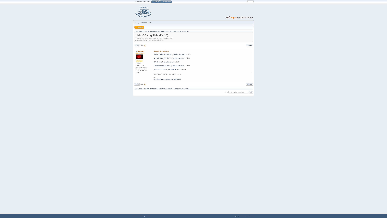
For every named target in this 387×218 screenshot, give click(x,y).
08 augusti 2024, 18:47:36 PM (161, 51)
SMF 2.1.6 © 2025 (137, 216)
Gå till (226, 92)
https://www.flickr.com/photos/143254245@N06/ (167, 79)
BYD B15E (157, 62)
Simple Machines (147, 216)
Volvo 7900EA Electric (160, 69)
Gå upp (137, 84)
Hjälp (236, 216)
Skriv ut (249, 45)
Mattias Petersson (140, 52)
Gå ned (137, 45)
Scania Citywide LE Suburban (162, 54)
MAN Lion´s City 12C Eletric (162, 58)
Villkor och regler (243, 216)
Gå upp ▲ (251, 216)
